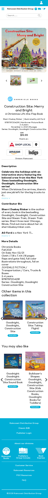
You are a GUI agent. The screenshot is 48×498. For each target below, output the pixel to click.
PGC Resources (24, 475)
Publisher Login (24, 433)
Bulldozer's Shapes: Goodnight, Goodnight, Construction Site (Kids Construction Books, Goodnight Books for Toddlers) (35, 388)
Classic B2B (24, 428)
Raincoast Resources (24, 470)
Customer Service (24, 465)
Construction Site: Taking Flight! (35, 326)
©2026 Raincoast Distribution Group (24, 493)
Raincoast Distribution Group (24, 423)
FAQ (24, 480)
